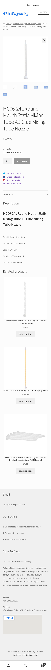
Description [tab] (8, 194)
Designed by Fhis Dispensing (25, 655)
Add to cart (22, 161)
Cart (39, 663)
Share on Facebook (15, 176)
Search (25, 665)
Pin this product (14, 180)
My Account (8, 665)
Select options (25, 334)
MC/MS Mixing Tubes (33, 23)
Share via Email (14, 183)
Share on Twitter (14, 173)
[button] (44, 40)
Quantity (7, 149)
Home (8, 23)
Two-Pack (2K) (18, 23)
